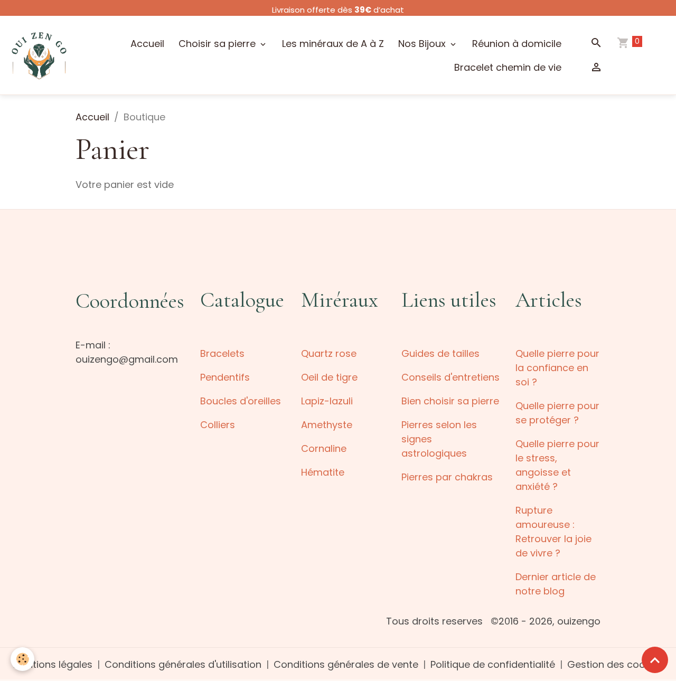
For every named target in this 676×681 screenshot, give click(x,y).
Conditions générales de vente (346, 664)
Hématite (322, 472)
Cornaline (323, 448)
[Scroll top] (655, 660)
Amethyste (326, 424)
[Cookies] (22, 659)
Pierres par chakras (447, 477)
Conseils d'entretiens (450, 377)
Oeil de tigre (329, 377)
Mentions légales (52, 664)
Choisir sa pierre (218, 43)
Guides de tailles (440, 353)
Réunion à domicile (516, 43)
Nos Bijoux (423, 43)
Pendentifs (225, 377)
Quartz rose (328, 353)
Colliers (217, 424)
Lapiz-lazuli (327, 401)
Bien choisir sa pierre (450, 401)
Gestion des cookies (615, 664)
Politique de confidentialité (492, 664)
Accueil (147, 43)
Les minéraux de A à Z (333, 43)
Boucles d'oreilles (240, 401)
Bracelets (222, 353)
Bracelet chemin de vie (507, 67)
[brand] (39, 54)
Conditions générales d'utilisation (183, 664)
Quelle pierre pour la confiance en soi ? (557, 368)
